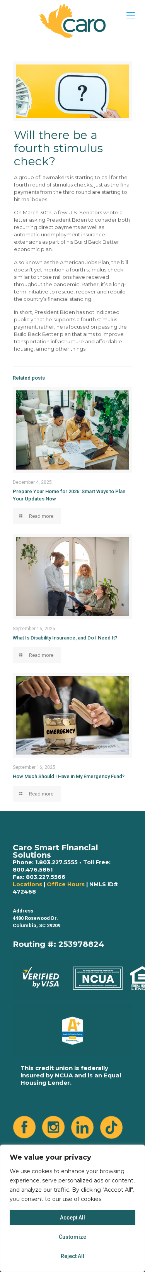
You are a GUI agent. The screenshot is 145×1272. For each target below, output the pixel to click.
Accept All (72, 1217)
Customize (72, 1237)
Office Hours (66, 884)
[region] (72, 1208)
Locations (27, 884)
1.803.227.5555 (56, 862)
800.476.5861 (33, 869)
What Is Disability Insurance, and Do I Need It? (65, 638)
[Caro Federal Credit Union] (72, 21)
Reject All (72, 1256)
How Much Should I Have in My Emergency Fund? (69, 776)
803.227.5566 (45, 876)
